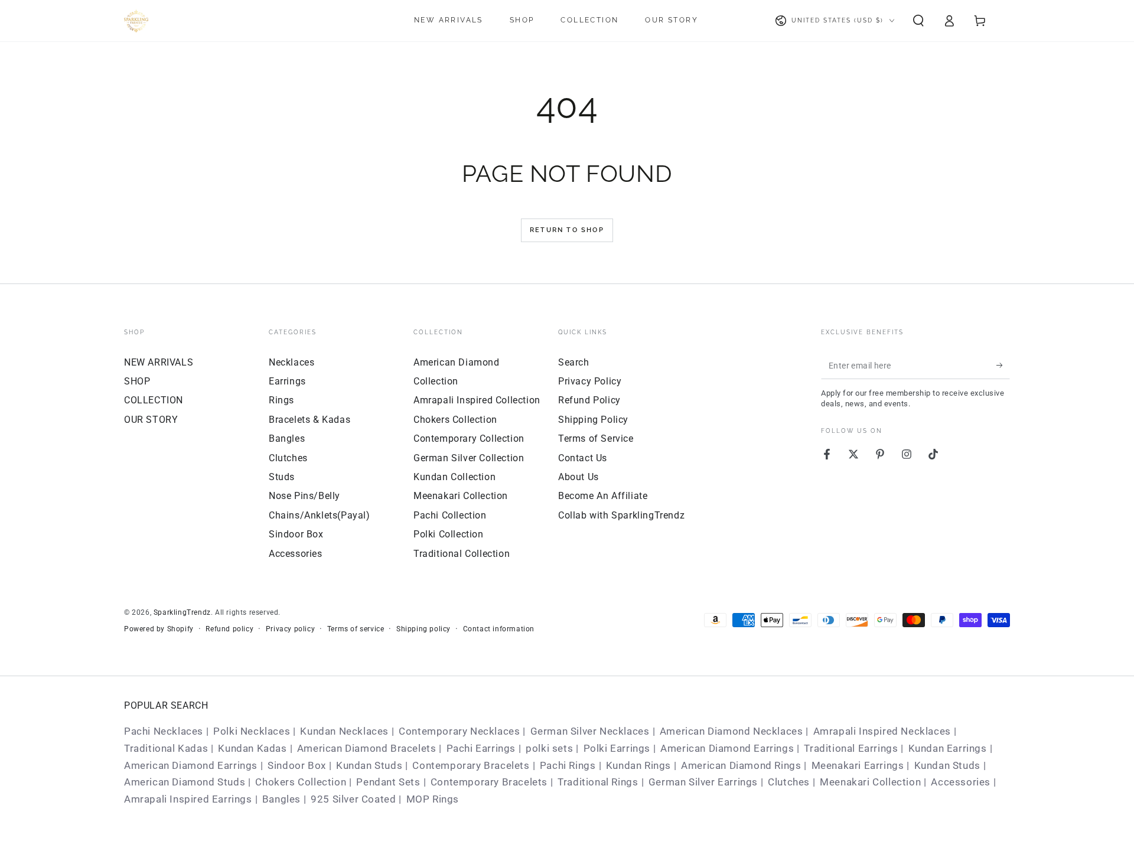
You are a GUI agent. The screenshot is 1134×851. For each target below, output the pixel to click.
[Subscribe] (1003, 366)
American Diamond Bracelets (366, 748)
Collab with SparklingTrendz (621, 515)
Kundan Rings (638, 765)
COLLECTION (153, 400)
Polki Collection (448, 534)
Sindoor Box (296, 534)
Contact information (499, 629)
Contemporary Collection (468, 438)
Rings (281, 400)
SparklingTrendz (182, 612)
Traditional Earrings (851, 748)
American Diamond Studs (184, 782)
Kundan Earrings (947, 748)
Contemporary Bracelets (470, 765)
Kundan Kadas (252, 748)
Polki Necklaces (251, 731)
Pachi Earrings (481, 748)
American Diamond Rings (741, 765)
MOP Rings (432, 799)
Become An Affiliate (602, 495)
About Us (578, 476)
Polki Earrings (617, 748)
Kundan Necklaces (344, 731)
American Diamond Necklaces (731, 731)
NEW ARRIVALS (158, 362)
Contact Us (582, 458)
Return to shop (567, 230)
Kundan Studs (369, 765)
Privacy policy (290, 629)
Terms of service (355, 629)
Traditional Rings (598, 782)
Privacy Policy (589, 381)
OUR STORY (151, 419)
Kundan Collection (454, 476)
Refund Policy (589, 400)
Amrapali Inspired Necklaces (882, 731)
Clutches (288, 458)
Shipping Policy (593, 419)
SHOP (137, 381)
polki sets (549, 748)
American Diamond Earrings (727, 748)
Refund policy (229, 629)
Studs (282, 476)
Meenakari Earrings (858, 765)
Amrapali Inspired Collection (476, 400)
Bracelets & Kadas (309, 419)
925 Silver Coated (353, 799)
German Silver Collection (468, 458)
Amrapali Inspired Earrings (188, 799)
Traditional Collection (461, 553)
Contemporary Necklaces (459, 731)
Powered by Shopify (159, 629)
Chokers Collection (455, 419)
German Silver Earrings (703, 782)
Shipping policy (423, 629)
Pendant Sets (388, 782)
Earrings (287, 381)
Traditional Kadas (166, 748)
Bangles (287, 438)
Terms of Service (596, 438)
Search (573, 362)
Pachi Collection (450, 515)
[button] (918, 21)
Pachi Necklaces (163, 731)
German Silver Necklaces (590, 731)
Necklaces (291, 362)
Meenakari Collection (460, 495)
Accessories (295, 553)
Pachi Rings (568, 765)
